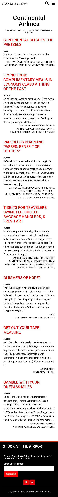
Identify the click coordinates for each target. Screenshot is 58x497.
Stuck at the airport (15, 3)
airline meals (38, 129)
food (44, 132)
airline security (12, 194)
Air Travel (12, 62)
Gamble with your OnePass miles (21, 384)
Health (43, 258)
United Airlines (47, 267)
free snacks (48, 65)
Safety (40, 191)
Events (51, 423)
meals (51, 132)
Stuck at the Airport (23, 446)
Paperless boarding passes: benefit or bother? (23, 146)
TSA (53, 197)
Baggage (17, 258)
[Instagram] (32, 482)
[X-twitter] (26, 482)
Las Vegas (42, 427)
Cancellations (30, 258)
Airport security (31, 194)
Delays (51, 314)
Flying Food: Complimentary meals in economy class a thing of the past (27, 82)
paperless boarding (39, 197)
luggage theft (40, 261)
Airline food (11, 65)
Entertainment (38, 423)
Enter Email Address (13, 464)
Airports (43, 188)
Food (39, 62)
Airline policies (27, 62)
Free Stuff (49, 62)
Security (50, 191)
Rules (32, 191)
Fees (52, 369)
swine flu (32, 267)
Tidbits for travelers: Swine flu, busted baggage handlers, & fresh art (25, 214)
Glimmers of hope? (22, 277)
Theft (52, 258)
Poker (52, 427)
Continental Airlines (29, 65)
